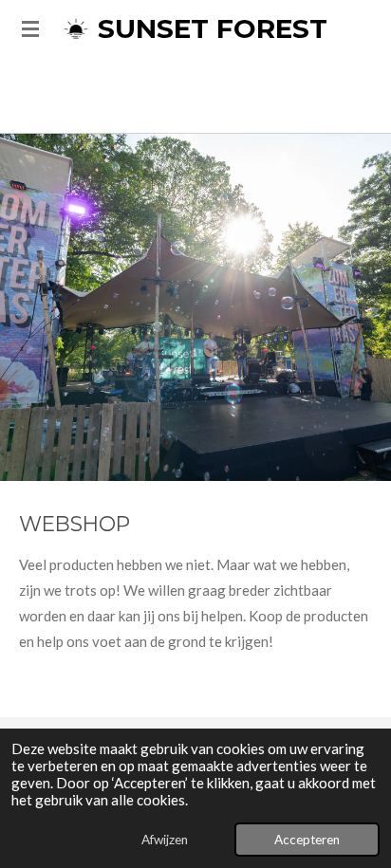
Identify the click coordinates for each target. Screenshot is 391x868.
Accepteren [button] (307, 839)
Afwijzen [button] (164, 839)
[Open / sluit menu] (30, 28)
